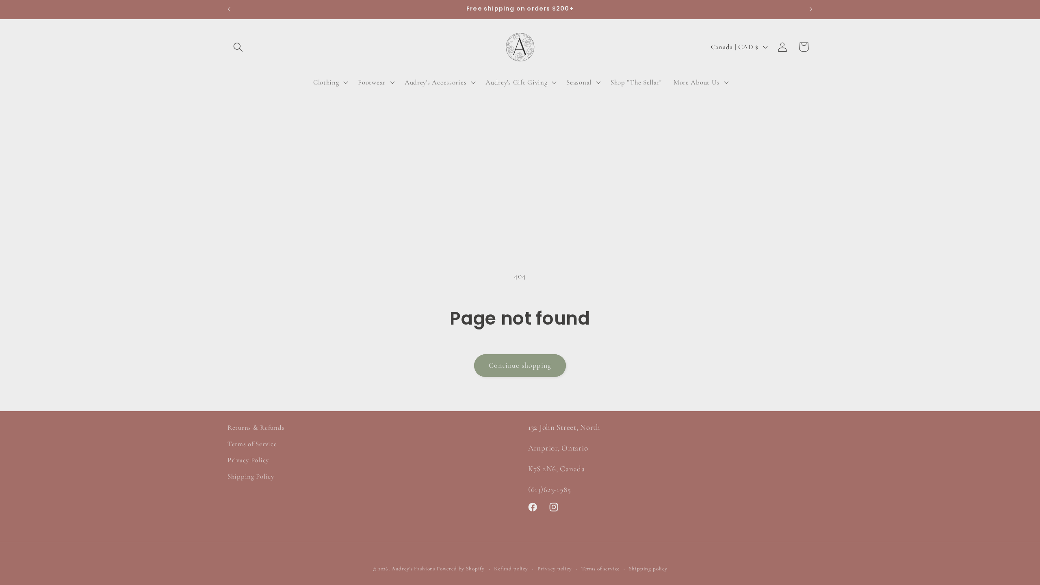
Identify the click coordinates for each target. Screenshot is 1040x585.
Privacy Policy (248, 460)
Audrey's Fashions (413, 569)
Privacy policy (554, 569)
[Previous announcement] (229, 9)
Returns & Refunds (256, 427)
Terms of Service (252, 444)
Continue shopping (520, 365)
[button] (238, 47)
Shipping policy (648, 569)
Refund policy (511, 569)
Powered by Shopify (461, 569)
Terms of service (600, 569)
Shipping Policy (251, 476)
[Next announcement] (811, 9)
